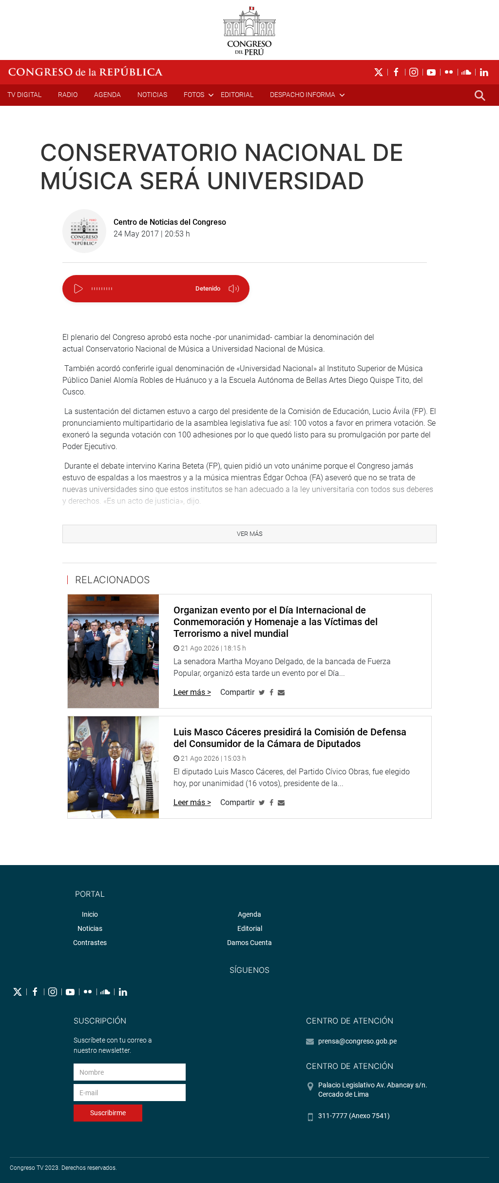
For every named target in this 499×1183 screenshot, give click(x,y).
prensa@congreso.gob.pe (357, 1041)
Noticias (152, 95)
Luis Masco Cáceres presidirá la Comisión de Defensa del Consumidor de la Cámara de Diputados (289, 737)
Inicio (90, 914)
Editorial (237, 95)
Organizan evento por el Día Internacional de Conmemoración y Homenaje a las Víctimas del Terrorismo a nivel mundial (275, 621)
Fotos (194, 95)
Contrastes (90, 942)
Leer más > (192, 692)
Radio (67, 95)
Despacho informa (302, 95)
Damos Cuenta (249, 942)
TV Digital (24, 95)
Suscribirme (108, 1113)
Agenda (107, 95)
